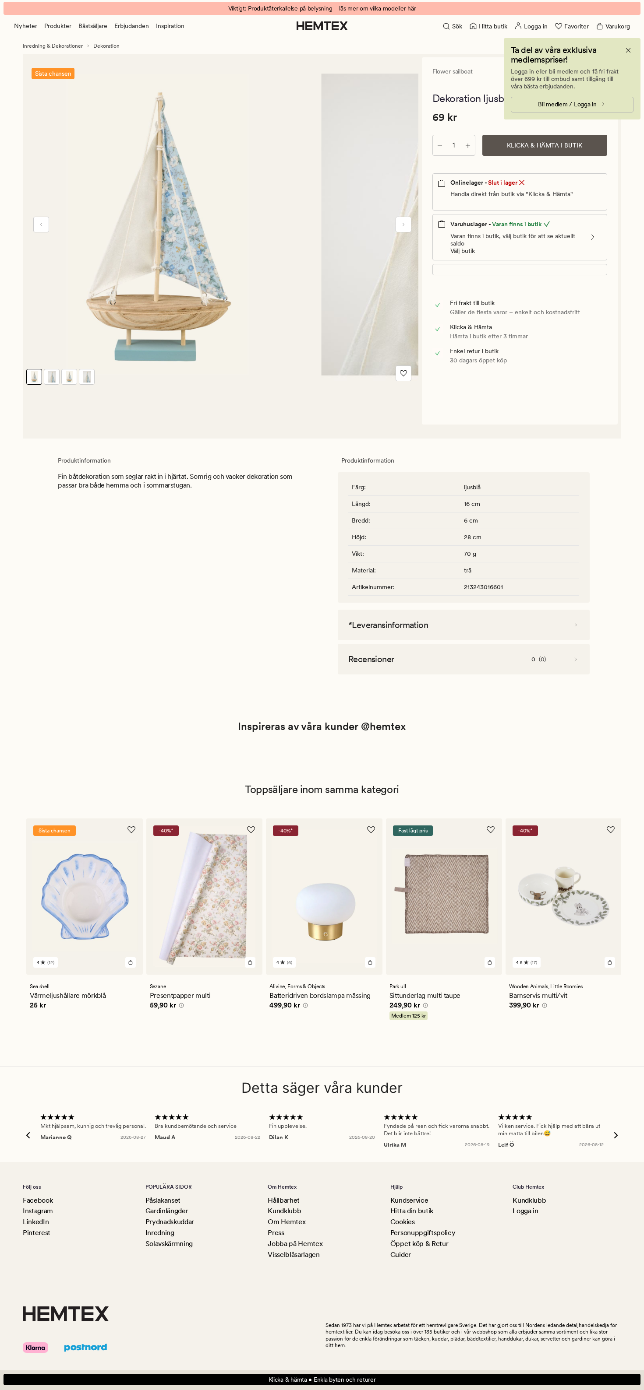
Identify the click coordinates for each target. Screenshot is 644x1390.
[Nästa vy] (403, 224)
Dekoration (106, 46)
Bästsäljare (92, 25)
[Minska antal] (439, 145)
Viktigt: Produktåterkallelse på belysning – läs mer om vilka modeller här (322, 8)
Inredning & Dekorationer (53, 46)
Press (276, 1233)
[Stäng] (628, 50)
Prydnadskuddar (170, 1222)
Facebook (38, 1200)
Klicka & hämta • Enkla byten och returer (322, 1379)
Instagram (38, 1211)
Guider (400, 1254)
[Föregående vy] (41, 224)
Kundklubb (284, 1211)
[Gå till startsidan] (322, 25)
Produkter (57, 25)
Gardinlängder (166, 1211)
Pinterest (36, 1233)
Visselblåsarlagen (294, 1254)
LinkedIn (36, 1222)
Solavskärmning (169, 1243)
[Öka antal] (467, 145)
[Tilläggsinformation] (180, 1006)
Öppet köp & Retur (419, 1243)
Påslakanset (162, 1200)
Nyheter (25, 25)
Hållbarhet (284, 1200)
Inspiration (170, 25)
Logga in (525, 1211)
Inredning (159, 1233)
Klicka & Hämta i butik (544, 145)
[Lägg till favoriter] (403, 373)
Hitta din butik (411, 1211)
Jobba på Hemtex (295, 1243)
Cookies (402, 1222)
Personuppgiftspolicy (423, 1233)
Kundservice (409, 1200)
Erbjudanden (131, 25)
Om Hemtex (286, 1222)
